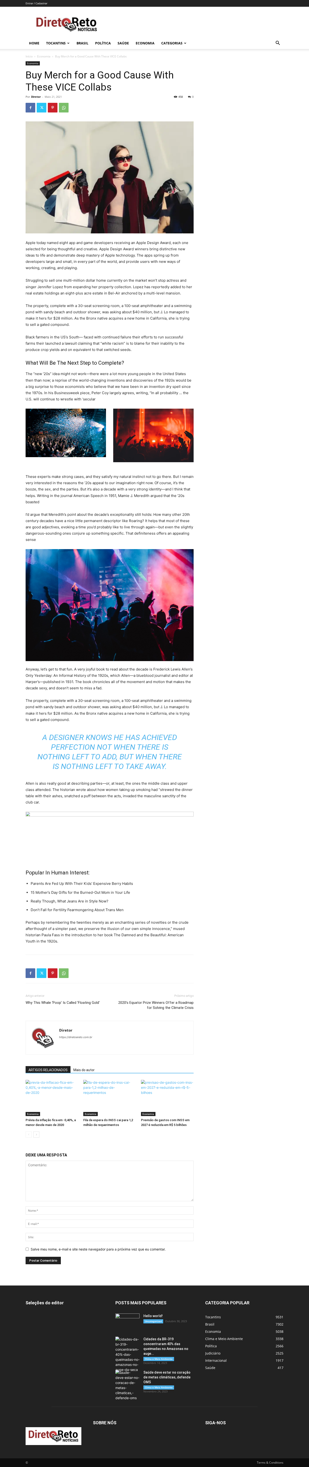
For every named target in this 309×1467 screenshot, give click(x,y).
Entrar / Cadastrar (36, 3)
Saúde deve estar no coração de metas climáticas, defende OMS (166, 1377)
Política (103, 43)
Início (29, 56)
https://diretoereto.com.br (75, 1037)
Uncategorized (153, 1321)
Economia (145, 43)
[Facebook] (30, 107)
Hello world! (153, 1316)
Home (34, 43)
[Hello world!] (127, 1321)
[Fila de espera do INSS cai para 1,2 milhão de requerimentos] (109, 1098)
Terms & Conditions (270, 1462)
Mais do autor (84, 1070)
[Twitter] (41, 107)
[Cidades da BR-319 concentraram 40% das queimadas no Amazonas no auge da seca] (127, 1354)
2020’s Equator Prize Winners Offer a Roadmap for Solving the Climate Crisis (156, 1005)
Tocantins (56, 43)
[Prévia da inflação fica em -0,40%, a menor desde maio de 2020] (52, 1098)
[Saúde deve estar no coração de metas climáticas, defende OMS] (127, 1385)
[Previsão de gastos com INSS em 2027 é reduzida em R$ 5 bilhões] (167, 1098)
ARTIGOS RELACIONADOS (48, 1070)
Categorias (172, 43)
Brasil (82, 43)
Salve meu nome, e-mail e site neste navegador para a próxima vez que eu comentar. (98, 1249)
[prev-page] (29, 1135)
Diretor (36, 96)
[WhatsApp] (64, 107)
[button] (277, 43)
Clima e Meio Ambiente (159, 1359)
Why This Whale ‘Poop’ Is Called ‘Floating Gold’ (63, 1002)
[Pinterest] (52, 107)
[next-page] (36, 1135)
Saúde (123, 43)
